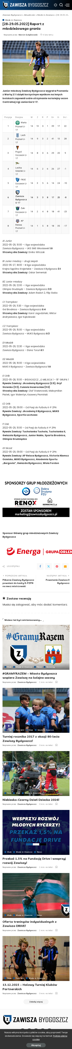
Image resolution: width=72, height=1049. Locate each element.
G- (58, 117)
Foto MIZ (20, 730)
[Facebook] (40, 566)
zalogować (23, 605)
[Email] (65, 566)
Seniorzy (51, 667)
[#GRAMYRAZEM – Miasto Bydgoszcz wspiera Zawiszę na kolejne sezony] (36, 647)
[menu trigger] (67, 5)
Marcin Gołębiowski (28, 35)
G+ (52, 117)
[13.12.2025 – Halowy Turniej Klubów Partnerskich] (36, 958)
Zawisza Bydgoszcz (27, 682)
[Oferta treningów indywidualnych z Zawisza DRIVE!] (36, 895)
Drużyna (19, 117)
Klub (9, 667)
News (39, 667)
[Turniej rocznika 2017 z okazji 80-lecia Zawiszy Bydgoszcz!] (36, 710)
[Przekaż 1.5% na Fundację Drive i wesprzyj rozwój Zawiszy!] (36, 832)
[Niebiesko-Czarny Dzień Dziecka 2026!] (36, 773)
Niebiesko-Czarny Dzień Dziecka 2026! (31, 800)
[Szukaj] (61, 5)
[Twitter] (48, 566)
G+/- (65, 117)
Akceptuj (36, 1045)
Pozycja (8, 117)
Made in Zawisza (13, 20)
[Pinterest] (57, 566)
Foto (9, 730)
